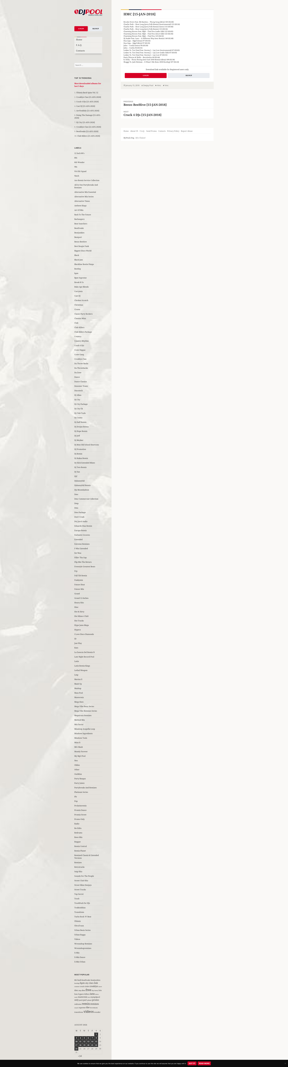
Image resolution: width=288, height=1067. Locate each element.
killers (87, 994)
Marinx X (78, 679)
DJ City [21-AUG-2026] (85, 122)
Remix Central (80, 846)
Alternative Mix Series (84, 196)
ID (75, 638)
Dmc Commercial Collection (86, 499)
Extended (78, 539)
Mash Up (78, 684)
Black (76, 255)
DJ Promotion (80, 449)
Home (79, 39)
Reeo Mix (78, 837)
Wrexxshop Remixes (83, 943)
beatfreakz (86, 980)
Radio (76, 823)
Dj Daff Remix (80, 422)
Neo (76, 760)
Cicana (77, 309)
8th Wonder (79, 162)
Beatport (78, 237)
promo (95, 999)
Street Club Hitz (81, 880)
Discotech (78, 390)
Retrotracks (79, 867)
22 (96, 1045)
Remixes (78, 862)
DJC (76, 476)
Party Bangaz (80, 778)
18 (80, 1045)
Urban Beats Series (82, 930)
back (79, 980)
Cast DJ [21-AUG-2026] (85, 106)
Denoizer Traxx (81, 386)
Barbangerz (79, 219)
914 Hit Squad (80, 171)
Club (76, 323)
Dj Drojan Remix (81, 426)
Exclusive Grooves (82, 535)
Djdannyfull (79, 481)
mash (76, 997)
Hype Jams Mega (81, 625)
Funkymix (78, 580)
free (88, 990)
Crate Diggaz (79, 350)
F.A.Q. (79, 45)
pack (81, 1000)
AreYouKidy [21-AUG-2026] (87, 110)
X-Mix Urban (79, 962)
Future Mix (79, 589)
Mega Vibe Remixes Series (85, 711)
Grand (77, 593)
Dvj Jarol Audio (80, 521)
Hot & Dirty (79, 611)
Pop (76, 801)
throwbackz (94, 1008)
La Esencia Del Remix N (84, 652)
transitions (78, 1012)
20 (88, 1045)
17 (76, 1045)
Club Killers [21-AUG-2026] (88, 136)
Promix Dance (80, 810)
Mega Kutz (78, 702)
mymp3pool (95, 997)
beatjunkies (95, 980)
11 (80, 1041)
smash (76, 1008)
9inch (76, 176)
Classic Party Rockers (83, 314)
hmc (76, 994)
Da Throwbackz (81, 368)
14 (92, 1041)
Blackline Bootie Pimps (84, 264)
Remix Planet (80, 851)
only (76, 999)
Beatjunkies (79, 232)
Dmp (76, 503)
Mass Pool (78, 693)
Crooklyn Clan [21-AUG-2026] (88, 97)
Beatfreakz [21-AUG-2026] (87, 131)
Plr (75, 796)
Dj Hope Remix (80, 431)
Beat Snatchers (80, 223)
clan (91, 983)
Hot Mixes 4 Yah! (81, 616)
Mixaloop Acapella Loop (84, 729)
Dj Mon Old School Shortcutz (86, 444)
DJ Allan (77, 395)
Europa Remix (80, 530)
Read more (204, 1063)
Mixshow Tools (80, 738)
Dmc (76, 494)
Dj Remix (78, 454)
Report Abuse (187, 131)
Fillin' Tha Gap (80, 557)
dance (100, 986)
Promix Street (80, 814)
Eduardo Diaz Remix (83, 526)
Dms (76, 508)
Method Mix (79, 720)
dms (83, 990)
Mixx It (77, 742)
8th (75, 980)
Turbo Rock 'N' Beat (82, 916)
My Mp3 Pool (80, 756)
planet (89, 1000)
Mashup (77, 688)
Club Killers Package (83, 332)
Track (76, 898)
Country (77, 336)
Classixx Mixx (80, 318)
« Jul (80, 1056)
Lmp (76, 675)
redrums (77, 1004)
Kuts (76, 648)
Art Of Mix (78, 210)
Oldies (77, 765)
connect (76, 986)
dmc (76, 990)
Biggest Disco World (82, 250)
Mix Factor (78, 724)
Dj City (77, 399)
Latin (76, 661)
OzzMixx (78, 774)
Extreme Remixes (82, 544)
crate (86, 986)
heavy (96, 990)
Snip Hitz (78, 871)
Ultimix (77, 921)
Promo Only (79, 819)
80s (75, 158)
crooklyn (93, 986)
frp (93, 990)
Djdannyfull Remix (82, 485)
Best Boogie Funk (81, 246)
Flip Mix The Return (83, 562)
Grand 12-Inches (81, 598)
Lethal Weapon (80, 670)
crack (82, 986)
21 (92, 1045)
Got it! (192, 1063)
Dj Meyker (78, 440)
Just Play (78, 643)
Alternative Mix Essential (85, 192)
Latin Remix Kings (82, 666)
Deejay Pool (148, 85)
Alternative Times (82, 201)
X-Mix (76, 953)
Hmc (76, 607)
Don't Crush (79, 517)
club (95, 982)
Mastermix (79, 697)
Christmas (78, 305)
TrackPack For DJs (82, 903)
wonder (97, 1012)
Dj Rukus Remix (81, 458)
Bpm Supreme (80, 278)
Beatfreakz (79, 228)
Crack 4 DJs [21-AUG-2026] (87, 101)
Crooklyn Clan (80, 359)
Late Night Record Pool (84, 657)
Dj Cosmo (78, 417)
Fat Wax (77, 553)
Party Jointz (79, 783)
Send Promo (151, 131)
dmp (80, 990)
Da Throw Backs (81, 363)
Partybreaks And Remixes (85, 787)
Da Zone (77, 372)
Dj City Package (81, 404)
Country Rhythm (81, 341)
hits (100, 990)
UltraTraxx (79, 925)
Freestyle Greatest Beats (84, 566)
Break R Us (79, 282)
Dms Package (80, 512)
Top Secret (79, 894)
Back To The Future (82, 214)
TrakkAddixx (80, 907)
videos (89, 1011)
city (86, 983)
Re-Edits (77, 828)
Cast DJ (77, 296)
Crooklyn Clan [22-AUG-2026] (88, 127)
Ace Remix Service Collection (86, 180)
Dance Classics (80, 381)
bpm (76, 273)
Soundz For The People (84, 876)
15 (96, 1041)
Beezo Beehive (80, 241)
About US (134, 131)
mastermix (82, 997)
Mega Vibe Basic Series (84, 706)
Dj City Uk (78, 408)
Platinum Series (81, 792)
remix (86, 1004)
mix (89, 997)
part (85, 1000)
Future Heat (79, 584)
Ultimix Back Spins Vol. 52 (87, 92)
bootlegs (77, 983)
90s (75, 167)
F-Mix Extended (81, 548)
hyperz (81, 994)
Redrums (78, 832)
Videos (77, 939)
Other (76, 769)
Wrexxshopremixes (82, 948)
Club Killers (79, 327)
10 (76, 1041)
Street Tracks (80, 889)
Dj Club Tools (80, 413)
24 (76, 1048)
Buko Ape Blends (81, 287)
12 (84, 1041)
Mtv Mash (78, 747)
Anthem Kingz (80, 205)
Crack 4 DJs (79, 345)
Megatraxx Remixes (82, 715)
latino (97, 994)
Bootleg (77, 269)
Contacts (80, 50)
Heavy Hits (79, 602)
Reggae (77, 842)
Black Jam (78, 260)
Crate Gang (79, 354)
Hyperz (77, 629)
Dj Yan (77, 472)
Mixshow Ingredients (83, 733)
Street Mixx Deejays (83, 885)
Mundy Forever (81, 751)
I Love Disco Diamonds (84, 634)
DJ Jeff (77, 435)
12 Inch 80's (79, 153)
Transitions (79, 912)
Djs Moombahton (81, 490)
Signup (95, 29)
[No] (285, 1063)
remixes (94, 1003)
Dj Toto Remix (80, 467)
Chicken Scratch (81, 300)
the (88, 1007)
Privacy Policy (173, 131)
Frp (75, 571)
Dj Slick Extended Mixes (84, 463)
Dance (77, 377)
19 (84, 1045)
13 (88, 1041)
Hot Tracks (79, 620)
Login (81, 29)
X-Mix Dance (79, 957)
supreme (82, 1007)
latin (92, 993)
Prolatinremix (80, 805)
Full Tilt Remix (80, 575)
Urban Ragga (80, 934)
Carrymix (78, 291)
